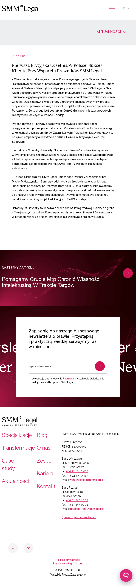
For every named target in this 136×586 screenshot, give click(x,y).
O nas (43, 448)
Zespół (45, 461)
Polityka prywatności (68, 560)
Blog (42, 436)
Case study (8, 465)
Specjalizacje (17, 436)
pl (125, 8)
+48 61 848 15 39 (77, 500)
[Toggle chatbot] (126, 575)
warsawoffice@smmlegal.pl (86, 480)
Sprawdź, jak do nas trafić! (79, 517)
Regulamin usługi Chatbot (68, 564)
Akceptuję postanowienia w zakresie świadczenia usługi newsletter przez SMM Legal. (68, 381)
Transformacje (18, 448)
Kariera (45, 474)
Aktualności (109, 32)
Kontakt (46, 487)
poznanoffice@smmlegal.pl (86, 509)
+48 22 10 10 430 (77, 471)
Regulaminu (69, 379)
